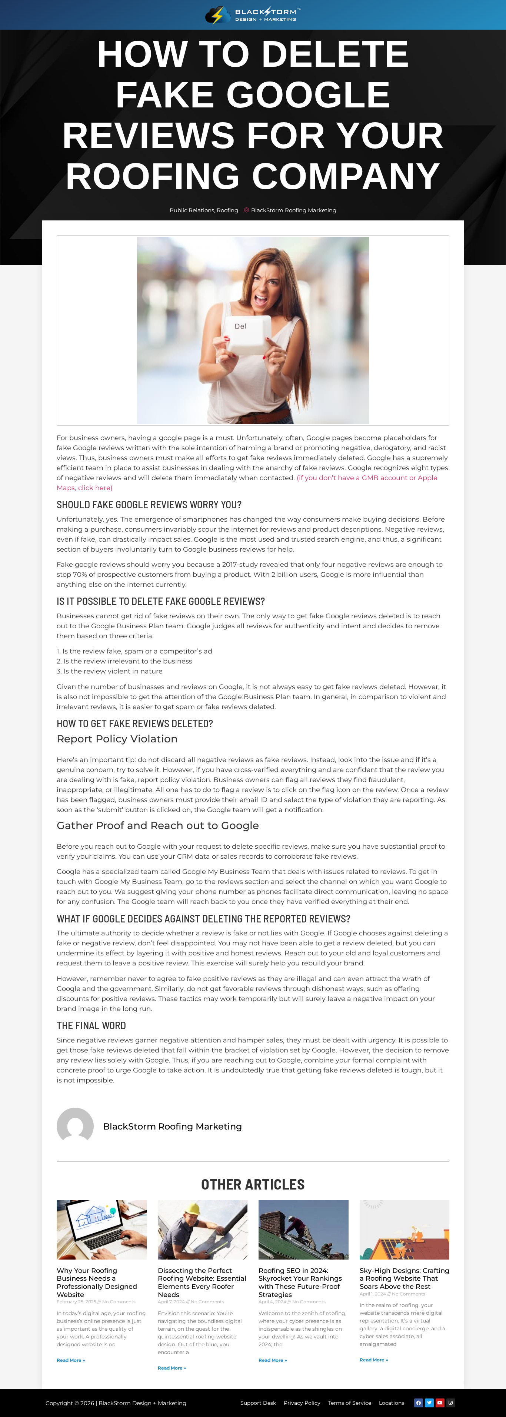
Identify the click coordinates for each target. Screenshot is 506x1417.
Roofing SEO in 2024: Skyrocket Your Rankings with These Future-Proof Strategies (300, 1283)
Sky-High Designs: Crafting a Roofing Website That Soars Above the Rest (404, 1279)
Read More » (71, 1360)
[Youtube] (440, 1402)
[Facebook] (418, 1402)
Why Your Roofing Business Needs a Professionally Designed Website (97, 1283)
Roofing (227, 210)
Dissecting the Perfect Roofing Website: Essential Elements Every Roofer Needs (202, 1283)
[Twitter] (429, 1402)
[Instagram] (450, 1402)
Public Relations (192, 210)
